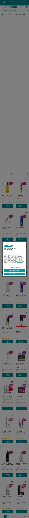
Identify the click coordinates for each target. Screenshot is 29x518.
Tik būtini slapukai (14, 273)
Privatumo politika (20, 262)
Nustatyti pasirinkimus (14, 267)
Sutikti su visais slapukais (14, 270)
